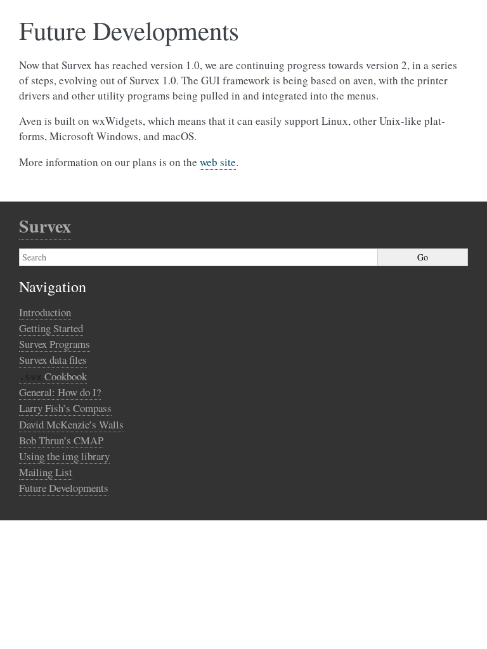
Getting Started (51, 328)
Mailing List (45, 472)
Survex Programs (54, 344)
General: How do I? (60, 392)
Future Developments (63, 487)
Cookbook (53, 376)
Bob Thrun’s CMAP (61, 440)
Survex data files (53, 359)
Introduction (45, 312)
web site (218, 162)
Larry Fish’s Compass (65, 408)
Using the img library (64, 456)
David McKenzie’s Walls (71, 424)
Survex (45, 226)
